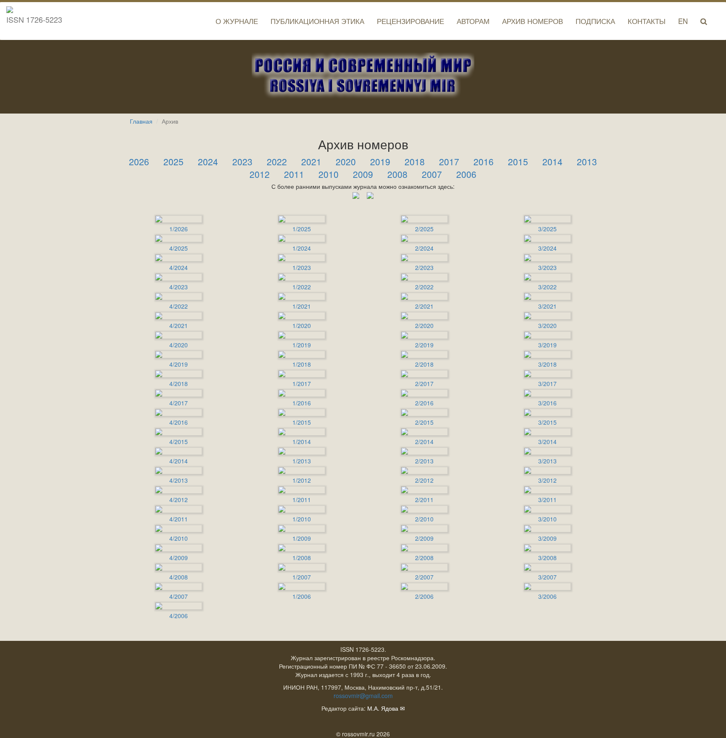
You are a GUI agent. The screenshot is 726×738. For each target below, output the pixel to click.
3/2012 (547, 480)
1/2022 (301, 287)
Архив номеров (532, 21)
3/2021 (547, 306)
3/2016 (547, 403)
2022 (277, 161)
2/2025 (424, 229)
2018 (415, 161)
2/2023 (424, 267)
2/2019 (424, 345)
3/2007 (547, 577)
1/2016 (301, 403)
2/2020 (424, 325)
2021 (311, 161)
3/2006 (547, 596)
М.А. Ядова (382, 708)
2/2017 (424, 383)
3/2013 (547, 461)
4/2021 (178, 325)
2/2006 (424, 596)
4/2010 (178, 538)
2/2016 (424, 403)
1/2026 (178, 229)
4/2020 (178, 345)
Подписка (595, 21)
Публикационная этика (317, 21)
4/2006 (178, 615)
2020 (346, 161)
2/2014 (424, 441)
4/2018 (178, 383)
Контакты (647, 21)
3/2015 (547, 422)
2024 (208, 161)
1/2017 (301, 383)
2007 (432, 174)
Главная (141, 121)
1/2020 (301, 325)
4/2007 (178, 596)
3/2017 (547, 383)
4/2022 (178, 306)
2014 (552, 161)
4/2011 (178, 519)
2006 (466, 174)
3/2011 (547, 499)
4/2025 (178, 248)
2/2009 (424, 538)
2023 (242, 161)
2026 (139, 161)
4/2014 (178, 461)
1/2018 (301, 364)
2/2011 (424, 499)
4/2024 (178, 267)
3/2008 (547, 557)
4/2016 (178, 422)
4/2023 (178, 287)
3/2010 (547, 519)
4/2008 (178, 577)
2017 (449, 161)
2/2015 (424, 422)
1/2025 (301, 229)
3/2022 (547, 287)
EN (683, 21)
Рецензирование (410, 21)
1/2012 (301, 480)
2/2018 (424, 364)
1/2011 (301, 499)
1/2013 (301, 461)
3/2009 (547, 538)
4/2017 (178, 403)
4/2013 (178, 480)
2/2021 (424, 306)
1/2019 (301, 345)
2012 (260, 174)
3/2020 (547, 325)
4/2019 (178, 364)
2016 (483, 161)
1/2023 (301, 267)
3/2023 (547, 267)
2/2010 (424, 519)
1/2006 (301, 596)
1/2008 (301, 557)
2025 (173, 161)
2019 (380, 161)
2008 (397, 174)
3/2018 (547, 364)
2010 (328, 174)
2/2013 (424, 461)
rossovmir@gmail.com (363, 695)
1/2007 (301, 577)
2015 (518, 161)
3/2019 (547, 345)
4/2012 (178, 499)
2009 (363, 174)
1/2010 (301, 519)
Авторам (473, 21)
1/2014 (301, 441)
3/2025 (547, 229)
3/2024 (547, 248)
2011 (294, 174)
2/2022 (424, 287)
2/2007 (424, 577)
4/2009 (178, 557)
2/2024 (424, 248)
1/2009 (301, 538)
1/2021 (301, 306)
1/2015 (301, 422)
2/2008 (424, 557)
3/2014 (547, 441)
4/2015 (178, 441)
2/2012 (424, 480)
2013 (587, 161)
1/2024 (301, 248)
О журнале (237, 21)
